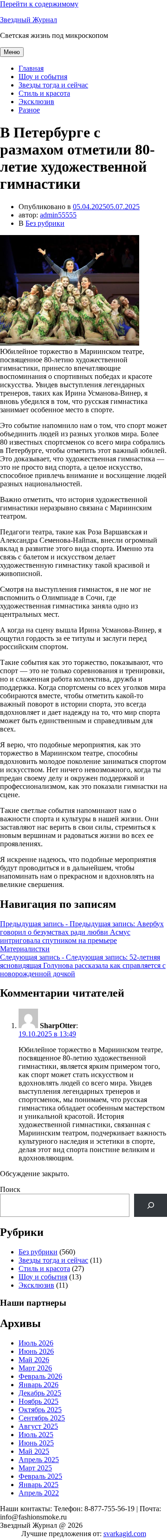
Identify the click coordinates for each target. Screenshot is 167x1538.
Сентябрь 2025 (42, 1418)
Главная (31, 68)
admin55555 (58, 215)
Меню (12, 52)
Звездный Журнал (28, 20)
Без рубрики (45, 223)
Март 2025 (35, 1468)
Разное (29, 110)
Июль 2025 (36, 1435)
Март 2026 (35, 1368)
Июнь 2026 (36, 1351)
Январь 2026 (38, 1385)
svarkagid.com (124, 1534)
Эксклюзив (36, 101)
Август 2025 (38, 1426)
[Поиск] (150, 1205)
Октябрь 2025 (40, 1410)
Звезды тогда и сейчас (53, 85)
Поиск (10, 1189)
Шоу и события (43, 77)
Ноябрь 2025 (38, 1401)
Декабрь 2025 (40, 1393)
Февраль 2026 (40, 1376)
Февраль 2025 (40, 1476)
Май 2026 (34, 1360)
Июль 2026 (36, 1343)
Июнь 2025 (36, 1443)
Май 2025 (34, 1451)
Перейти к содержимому (39, 4)
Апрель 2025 (39, 1460)
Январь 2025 (38, 1484)
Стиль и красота (44, 93)
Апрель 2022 (39, 1493)
